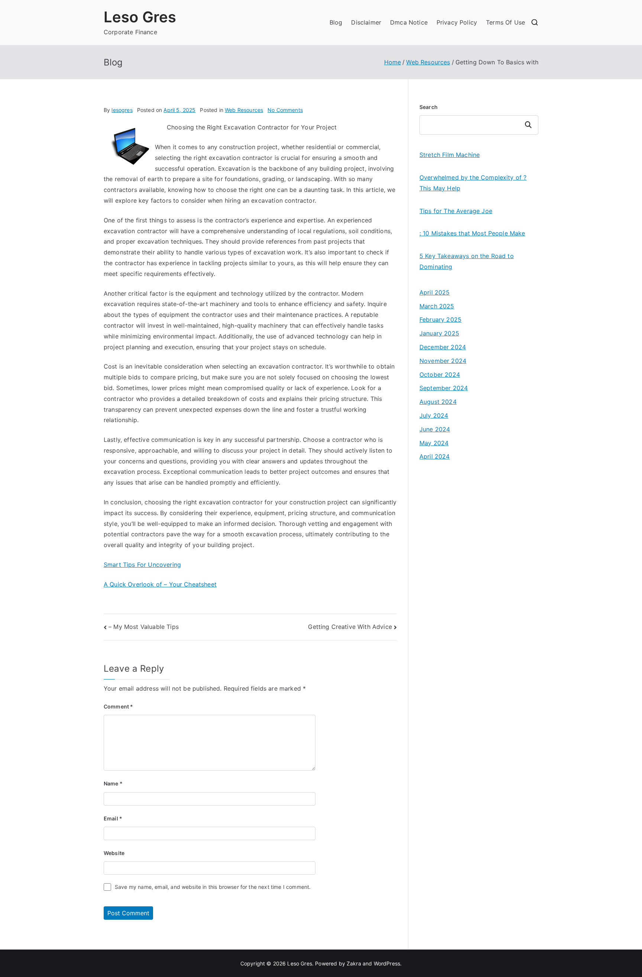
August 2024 (438, 401)
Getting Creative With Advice (350, 626)
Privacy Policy (457, 22)
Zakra (354, 963)
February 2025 (440, 319)
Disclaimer (366, 22)
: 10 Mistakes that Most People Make (472, 233)
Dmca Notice (409, 22)
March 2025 (436, 306)
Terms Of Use (505, 22)
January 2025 (439, 333)
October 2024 (439, 374)
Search (428, 107)
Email (113, 818)
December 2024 (442, 347)
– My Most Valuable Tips (143, 626)
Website (114, 853)
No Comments (285, 110)
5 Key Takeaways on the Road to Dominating (466, 261)
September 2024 (443, 388)
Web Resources (244, 110)
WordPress (387, 963)
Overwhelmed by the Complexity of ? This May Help (472, 183)
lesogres (121, 110)
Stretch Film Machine (449, 154)
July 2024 (433, 415)
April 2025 (434, 292)
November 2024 (442, 360)
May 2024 (433, 443)
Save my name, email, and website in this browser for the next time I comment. (213, 887)
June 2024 (434, 429)
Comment (118, 706)
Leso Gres (140, 17)
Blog (336, 22)
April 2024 (434, 456)
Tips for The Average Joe (455, 211)
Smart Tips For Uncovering (142, 564)
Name (113, 783)
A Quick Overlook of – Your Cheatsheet (160, 584)
